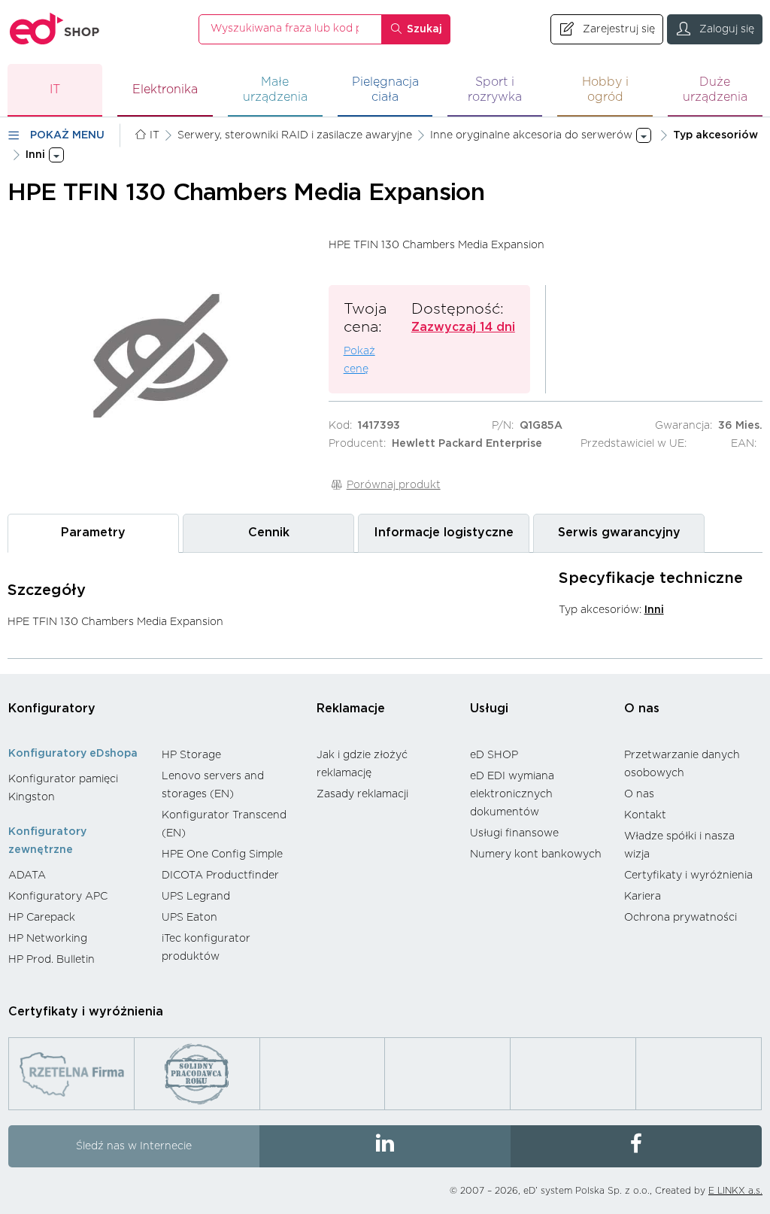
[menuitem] (77, 788)
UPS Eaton (189, 917)
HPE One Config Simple (222, 854)
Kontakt (645, 815)
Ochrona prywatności (680, 917)
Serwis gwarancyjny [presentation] (619, 533)
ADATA (27, 875)
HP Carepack (41, 917)
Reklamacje (351, 709)
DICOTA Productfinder (220, 875)
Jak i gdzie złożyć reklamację (362, 764)
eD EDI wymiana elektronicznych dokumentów (512, 794)
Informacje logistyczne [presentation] (444, 533)
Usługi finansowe (514, 833)
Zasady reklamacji (362, 794)
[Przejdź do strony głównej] (55, 29)
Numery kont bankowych (536, 854)
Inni (654, 610)
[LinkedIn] (385, 1146)
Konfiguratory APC (58, 896)
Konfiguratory (51, 709)
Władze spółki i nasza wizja (679, 845)
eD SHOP (494, 755)
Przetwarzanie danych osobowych (682, 764)
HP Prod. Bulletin (51, 960)
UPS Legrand (196, 896)
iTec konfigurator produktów (206, 947)
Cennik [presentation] (269, 533)
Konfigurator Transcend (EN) (224, 824)
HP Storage (191, 755)
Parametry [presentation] (93, 533)
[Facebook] (636, 1146)
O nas (641, 709)
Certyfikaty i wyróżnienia (688, 875)
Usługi (489, 709)
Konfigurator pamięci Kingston (63, 788)
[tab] (93, 533)
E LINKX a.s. (735, 1190)
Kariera (642, 896)
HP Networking (47, 938)
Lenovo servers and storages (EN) (213, 785)
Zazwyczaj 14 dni (463, 327)
